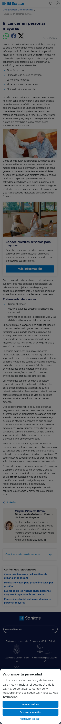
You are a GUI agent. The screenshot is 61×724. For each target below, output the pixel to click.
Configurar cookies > (30, 719)
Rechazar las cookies (30, 712)
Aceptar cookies (30, 704)
